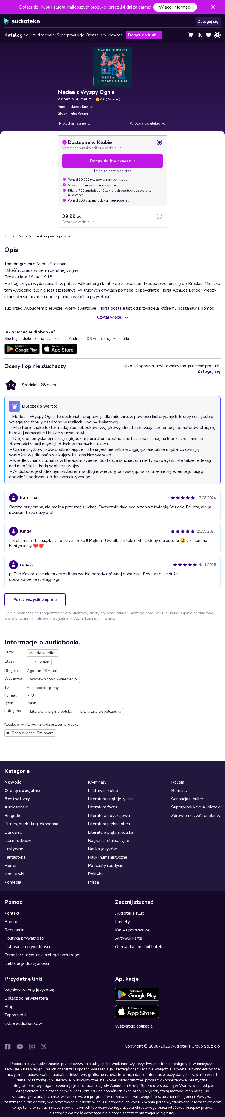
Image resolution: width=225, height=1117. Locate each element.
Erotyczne (13, 849)
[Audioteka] (22, 21)
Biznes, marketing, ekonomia (31, 824)
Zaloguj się (208, 21)
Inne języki (14, 874)
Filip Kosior (79, 113)
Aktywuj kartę (128, 938)
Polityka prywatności (24, 938)
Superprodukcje (70, 35)
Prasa (93, 882)
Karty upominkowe (133, 930)
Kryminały (97, 782)
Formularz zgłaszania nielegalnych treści (42, 955)
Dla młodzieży (17, 841)
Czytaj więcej (109, 317)
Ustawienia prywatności (27, 946)
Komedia (12, 882)
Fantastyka (15, 857)
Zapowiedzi (15, 1015)
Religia (177, 782)
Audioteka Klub (129, 913)
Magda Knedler (82, 106)
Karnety (122, 922)
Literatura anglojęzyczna (111, 799)
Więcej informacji (175, 7)
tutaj (170, 1113)
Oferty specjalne (22, 791)
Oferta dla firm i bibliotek (138, 947)
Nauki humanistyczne (107, 857)
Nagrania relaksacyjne (108, 841)
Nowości (115, 35)
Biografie (13, 816)
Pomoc (11, 922)
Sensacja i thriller (187, 799)
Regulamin (14, 930)
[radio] (112, 144)
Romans (179, 791)
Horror (10, 866)
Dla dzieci (13, 832)
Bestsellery (96, 35)
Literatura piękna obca (109, 824)
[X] (44, 1046)
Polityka (95, 874)
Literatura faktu (102, 807)
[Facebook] (7, 1046)
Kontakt (11, 913)
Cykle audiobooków (23, 1023)
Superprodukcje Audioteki (196, 807)
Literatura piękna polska (51, 236)
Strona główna (15, 236)
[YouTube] (19, 1046)
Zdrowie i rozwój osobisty (195, 816)
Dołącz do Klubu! (143, 35)
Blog (8, 1007)
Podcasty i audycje (105, 866)
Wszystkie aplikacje (134, 1026)
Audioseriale (44, 35)
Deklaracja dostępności (26, 963)
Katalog (13, 35)
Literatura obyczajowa (109, 816)
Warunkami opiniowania (94, 618)
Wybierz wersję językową (29, 990)
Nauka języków (102, 849)
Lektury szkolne (103, 791)
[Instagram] (32, 1046)
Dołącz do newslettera (26, 998)
